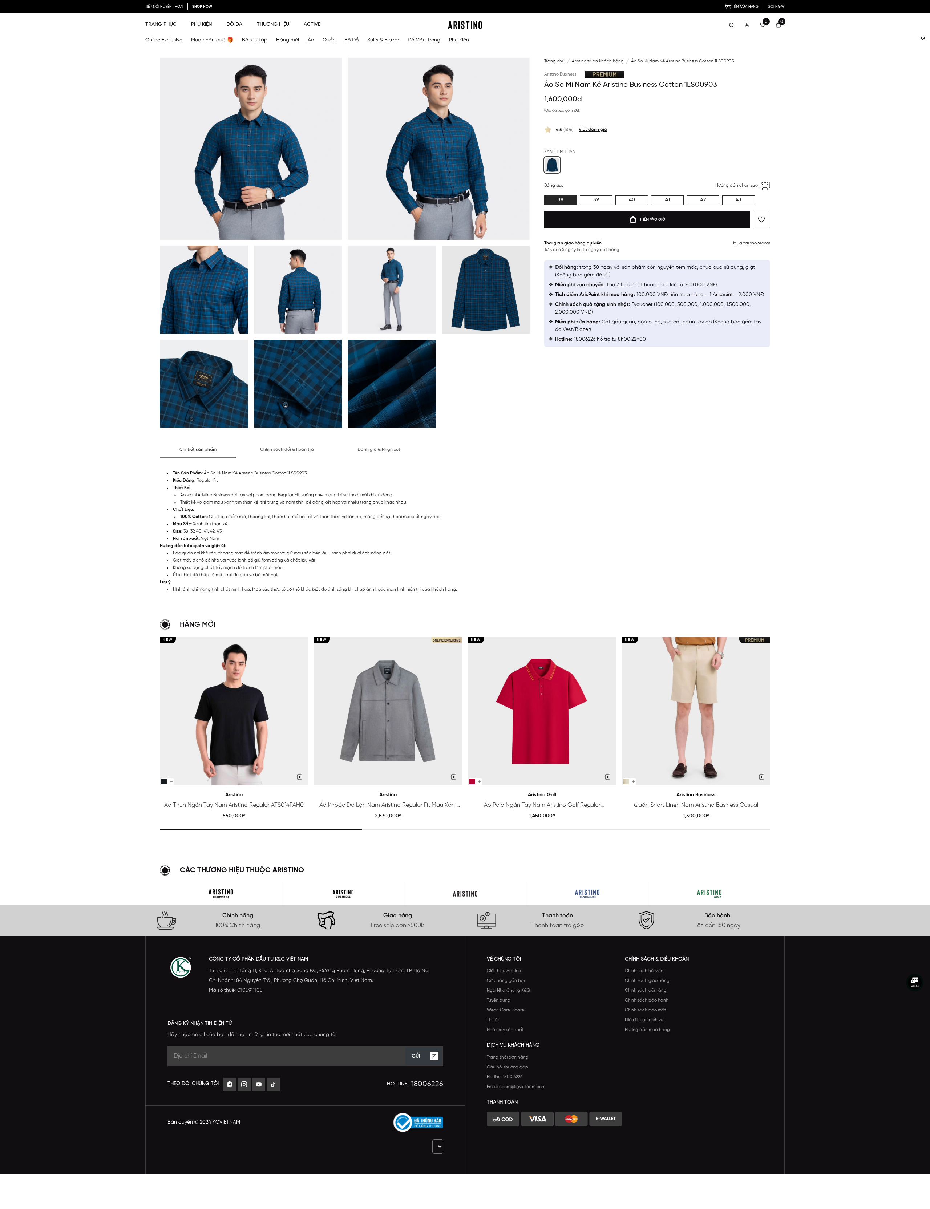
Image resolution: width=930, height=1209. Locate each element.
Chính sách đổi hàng (646, 990)
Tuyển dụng (498, 1000)
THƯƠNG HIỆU (273, 24)
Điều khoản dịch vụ (644, 1020)
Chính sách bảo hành (646, 1000)
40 (632, 200)
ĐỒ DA (234, 24)
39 (596, 200)
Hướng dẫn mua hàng (647, 1029)
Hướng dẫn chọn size (737, 185)
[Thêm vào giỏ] (299, 777)
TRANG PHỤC (161, 24)
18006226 (427, 1084)
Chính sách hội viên (644, 971)
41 (667, 200)
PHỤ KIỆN (201, 24)
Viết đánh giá (593, 129)
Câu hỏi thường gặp (507, 1067)
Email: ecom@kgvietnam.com (516, 1086)
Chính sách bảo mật (645, 1010)
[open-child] (922, 38)
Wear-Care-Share (505, 1010)
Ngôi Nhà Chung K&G (508, 990)
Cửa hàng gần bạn (506, 980)
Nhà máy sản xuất (505, 1029)
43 (738, 200)
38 (560, 200)
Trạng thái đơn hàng (508, 1057)
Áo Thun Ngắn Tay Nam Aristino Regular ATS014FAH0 (234, 805)
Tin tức (493, 1020)
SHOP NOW (202, 7)
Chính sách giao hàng (647, 980)
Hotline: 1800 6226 (504, 1077)
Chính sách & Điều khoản (657, 959)
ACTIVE (312, 24)
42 (703, 200)
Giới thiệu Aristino (504, 971)
